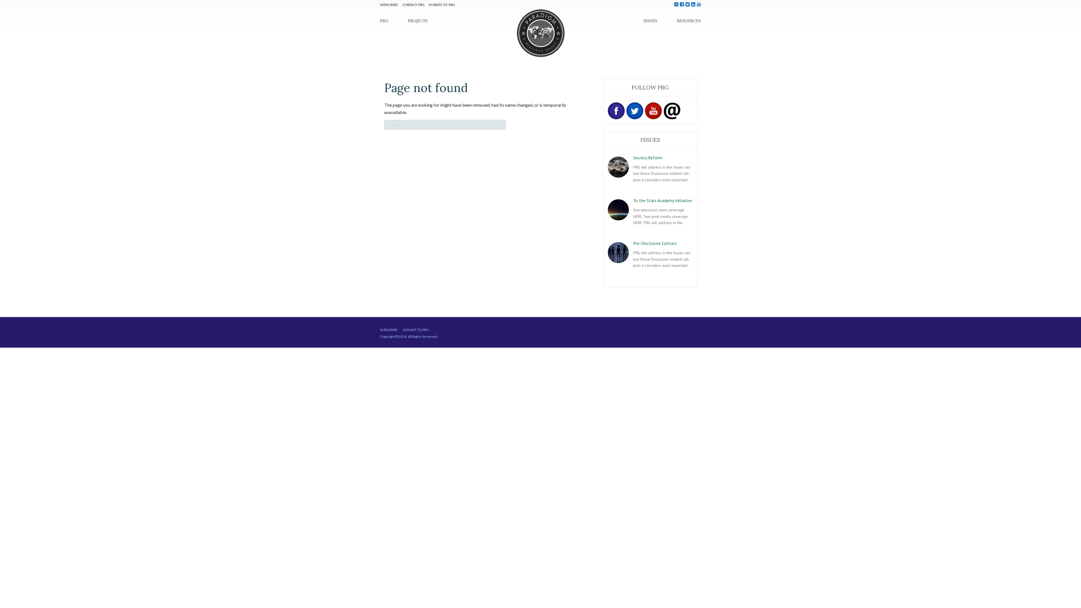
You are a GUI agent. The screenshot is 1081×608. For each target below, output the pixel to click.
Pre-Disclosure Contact (655, 243)
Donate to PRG (416, 330)
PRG (384, 20)
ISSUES (650, 20)
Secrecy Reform (647, 157)
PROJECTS (418, 20)
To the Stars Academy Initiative (662, 200)
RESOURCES (689, 20)
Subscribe (388, 330)
